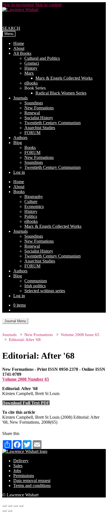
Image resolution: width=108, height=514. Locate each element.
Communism (35, 280)
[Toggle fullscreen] (15, 506)
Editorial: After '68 (25, 339)
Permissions (23, 475)
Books (30, 147)
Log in (19, 172)
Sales (17, 465)
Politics (30, 216)
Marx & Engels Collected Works (63, 78)
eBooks (31, 83)
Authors (20, 137)
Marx (29, 73)
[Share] (10, 506)
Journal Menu (15, 321)
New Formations (39, 107)
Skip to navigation (18, 4)
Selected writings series (44, 290)
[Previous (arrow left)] (4, 511)
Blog (17, 142)
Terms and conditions (32, 485)
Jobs (17, 470)
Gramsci (31, 63)
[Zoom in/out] (21, 506)
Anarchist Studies (39, 127)
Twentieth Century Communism (52, 122)
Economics (34, 206)
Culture (30, 201)
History (30, 68)
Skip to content (48, 4)
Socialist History (38, 117)
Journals (20, 98)
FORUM (32, 132)
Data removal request (31, 480)
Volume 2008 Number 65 (25, 379)
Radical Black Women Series (60, 93)
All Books (22, 53)
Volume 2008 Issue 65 (80, 334)
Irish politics (35, 285)
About (18, 48)
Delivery (21, 460)
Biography (33, 196)
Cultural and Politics (42, 58)
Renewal (32, 112)
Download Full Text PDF (26, 403)
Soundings (33, 103)
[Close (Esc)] (4, 506)
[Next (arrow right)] (10, 511)
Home (18, 43)
